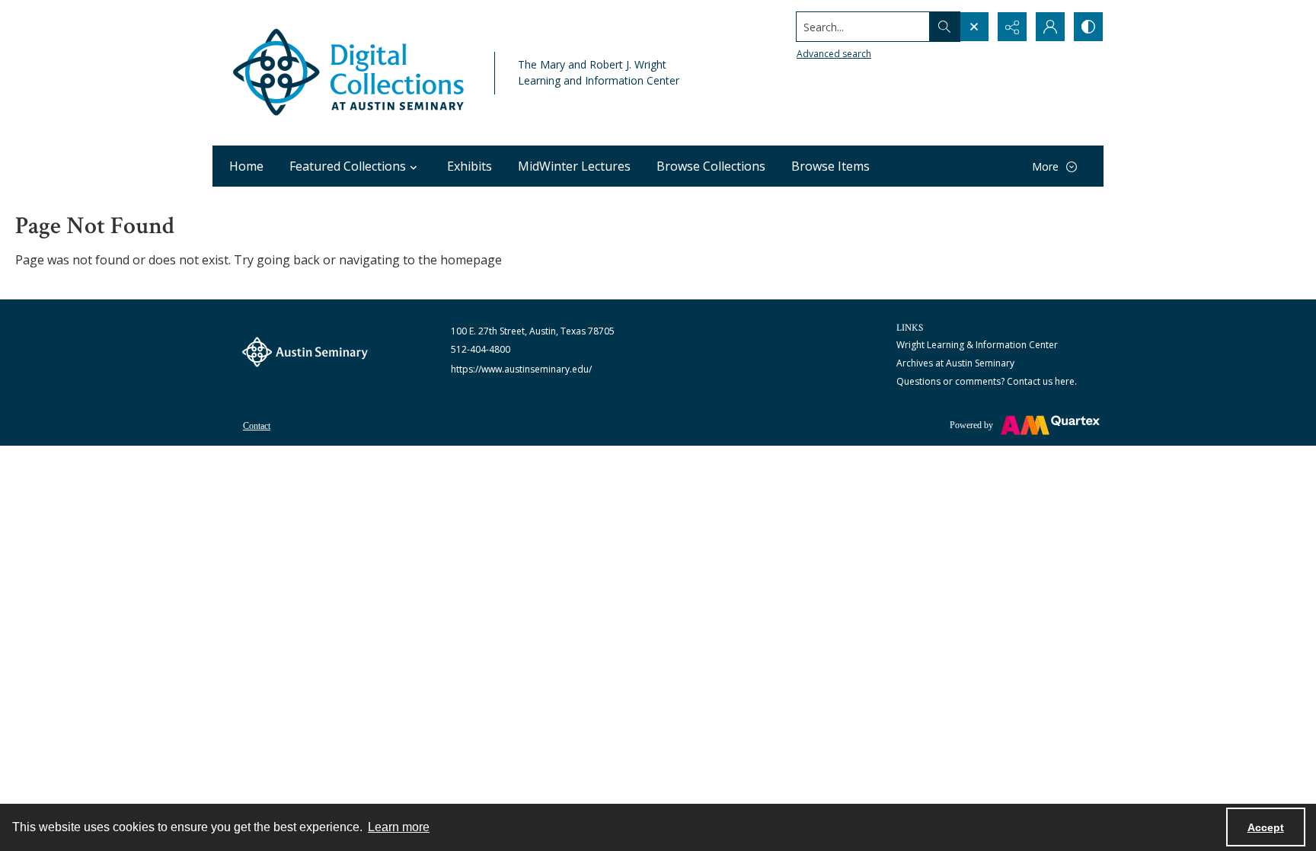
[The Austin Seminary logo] (305, 352)
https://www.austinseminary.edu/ (521, 369)
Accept (1265, 827)
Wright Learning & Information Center (977, 344)
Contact (256, 426)
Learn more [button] (399, 827)
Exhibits (469, 166)
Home (246, 166)
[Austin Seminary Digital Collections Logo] (349, 73)
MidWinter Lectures (574, 166)
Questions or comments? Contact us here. (986, 381)
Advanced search (834, 53)
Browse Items (830, 166)
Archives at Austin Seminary (955, 363)
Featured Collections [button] (347, 166)
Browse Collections (710, 166)
